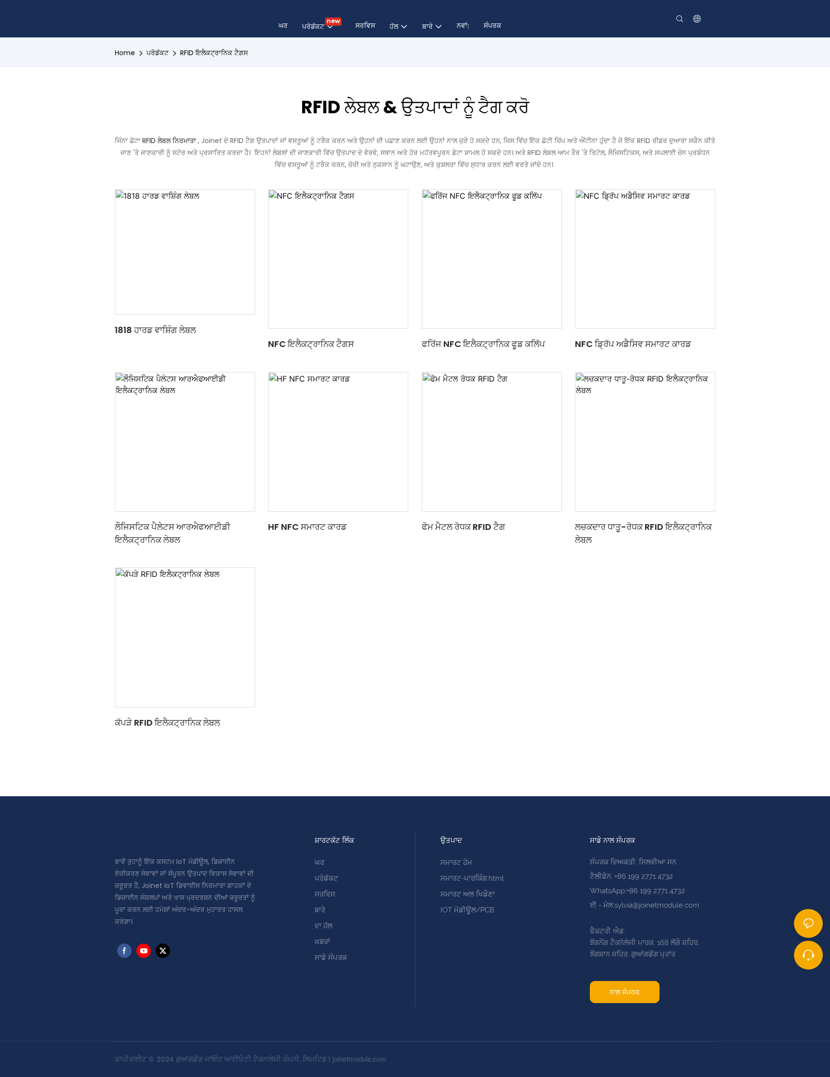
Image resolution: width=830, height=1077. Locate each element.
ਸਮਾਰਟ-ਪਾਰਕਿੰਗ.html (472, 878)
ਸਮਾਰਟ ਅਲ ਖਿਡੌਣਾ (467, 894)
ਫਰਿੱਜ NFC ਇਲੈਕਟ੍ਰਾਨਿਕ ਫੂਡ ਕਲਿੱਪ (483, 344)
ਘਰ (319, 862)
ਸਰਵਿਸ (325, 894)
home (125, 53)
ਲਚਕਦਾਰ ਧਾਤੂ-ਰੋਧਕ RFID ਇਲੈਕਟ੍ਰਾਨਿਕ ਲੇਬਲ (643, 533)
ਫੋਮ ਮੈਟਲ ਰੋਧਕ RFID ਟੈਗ (463, 527)
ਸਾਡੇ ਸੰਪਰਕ (331, 957)
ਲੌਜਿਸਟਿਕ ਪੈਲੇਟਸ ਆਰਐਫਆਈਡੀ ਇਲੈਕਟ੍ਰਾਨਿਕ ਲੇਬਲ (172, 533)
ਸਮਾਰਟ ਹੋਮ (456, 862)
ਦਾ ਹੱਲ (323, 925)
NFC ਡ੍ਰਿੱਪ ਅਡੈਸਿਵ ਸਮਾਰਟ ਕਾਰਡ (633, 344)
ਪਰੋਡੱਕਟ (157, 53)
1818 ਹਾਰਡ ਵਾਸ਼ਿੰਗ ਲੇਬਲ (155, 330)
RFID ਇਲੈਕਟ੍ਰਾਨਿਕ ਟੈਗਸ (214, 53)
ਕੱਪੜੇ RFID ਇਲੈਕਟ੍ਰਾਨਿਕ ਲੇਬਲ (167, 723)
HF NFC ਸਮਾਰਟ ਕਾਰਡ (307, 527)
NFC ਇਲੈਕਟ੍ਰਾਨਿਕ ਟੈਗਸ (311, 344)
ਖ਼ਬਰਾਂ (322, 941)
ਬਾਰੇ (320, 910)
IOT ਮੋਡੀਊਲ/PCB (467, 910)
